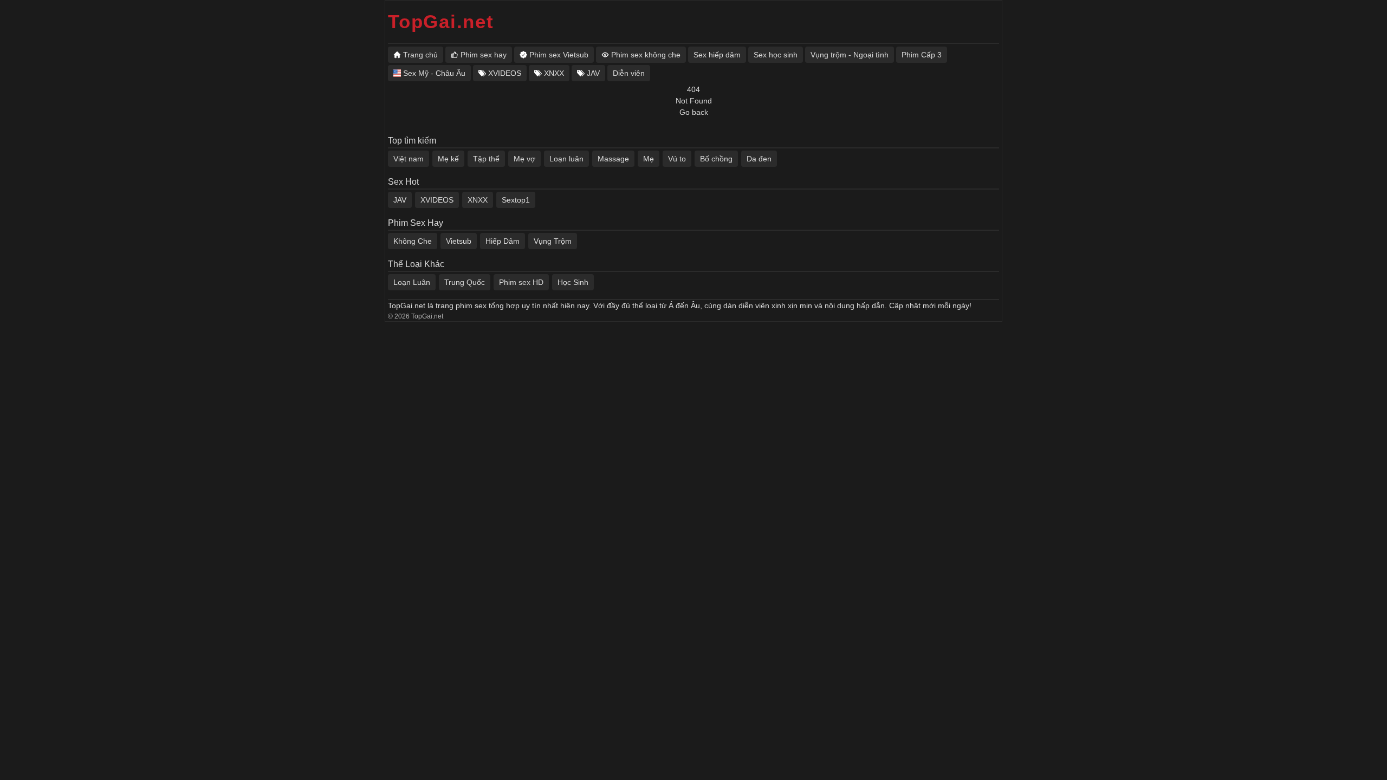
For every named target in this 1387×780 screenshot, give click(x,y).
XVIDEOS (436, 200)
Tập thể (486, 158)
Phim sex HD (521, 282)
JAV (399, 200)
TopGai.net (441, 21)
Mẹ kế (448, 158)
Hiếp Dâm (502, 241)
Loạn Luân (411, 282)
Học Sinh (573, 282)
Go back (693, 112)
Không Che (412, 241)
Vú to (677, 158)
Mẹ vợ (524, 158)
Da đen (759, 158)
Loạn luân (566, 158)
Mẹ (648, 158)
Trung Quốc (464, 282)
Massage (613, 158)
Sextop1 (516, 200)
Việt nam (408, 158)
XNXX (478, 200)
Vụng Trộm (553, 241)
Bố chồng (716, 158)
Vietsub (458, 241)
